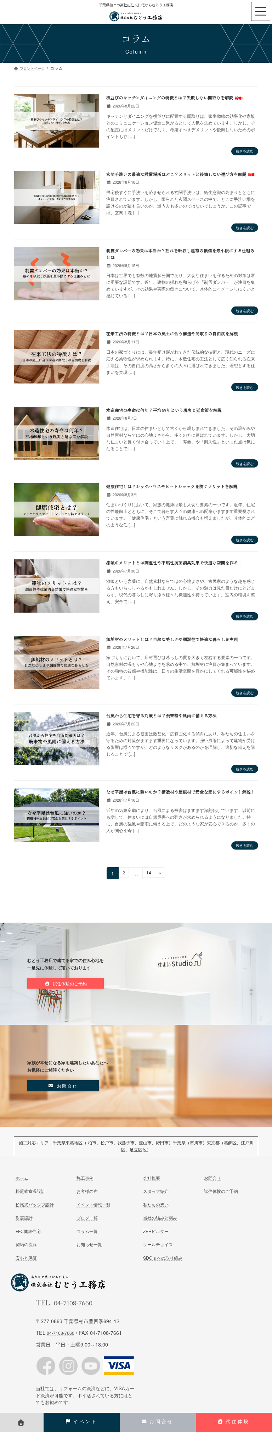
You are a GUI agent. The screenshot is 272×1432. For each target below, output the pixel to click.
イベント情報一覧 (93, 1204)
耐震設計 (24, 1218)
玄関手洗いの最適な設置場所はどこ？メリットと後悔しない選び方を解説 (181, 174)
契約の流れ (26, 1244)
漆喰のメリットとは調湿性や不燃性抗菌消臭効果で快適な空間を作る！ (174, 562)
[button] (65, 983)
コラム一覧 (87, 1231)
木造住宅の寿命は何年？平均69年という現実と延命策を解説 (164, 410)
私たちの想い (156, 1204)
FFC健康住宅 (28, 1231)
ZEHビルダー (156, 1231)
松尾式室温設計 (30, 1191)
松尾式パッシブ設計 (35, 1204)
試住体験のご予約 (221, 1191)
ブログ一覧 (87, 1218)
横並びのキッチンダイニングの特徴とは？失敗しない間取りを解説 (174, 97)
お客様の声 (87, 1191)
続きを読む (245, 151)
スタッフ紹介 (156, 1191)
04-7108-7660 (73, 1302)
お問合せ (212, 1178)
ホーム (22, 1178)
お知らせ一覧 (89, 1244)
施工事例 (85, 1178)
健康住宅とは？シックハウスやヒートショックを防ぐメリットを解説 (172, 486)
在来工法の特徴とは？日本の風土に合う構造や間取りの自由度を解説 (172, 333)
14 (148, 873)
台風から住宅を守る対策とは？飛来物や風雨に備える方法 (161, 715)
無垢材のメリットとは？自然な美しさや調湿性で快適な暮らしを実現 (172, 639)
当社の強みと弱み (160, 1218)
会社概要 (151, 1178)
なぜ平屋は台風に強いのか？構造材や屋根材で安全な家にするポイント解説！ (180, 792)
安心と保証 (26, 1257)
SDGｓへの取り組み (162, 1257)
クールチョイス (158, 1244)
